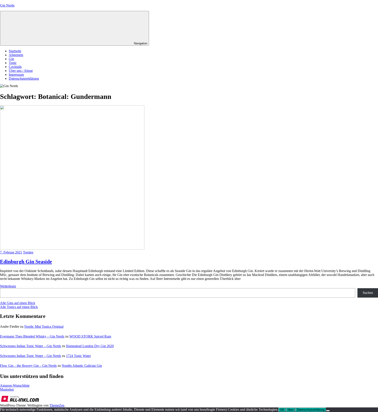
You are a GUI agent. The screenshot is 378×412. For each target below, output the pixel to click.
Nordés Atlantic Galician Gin (82, 365)
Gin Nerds (7, 5)
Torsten (28, 252)
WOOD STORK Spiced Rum (90, 336)
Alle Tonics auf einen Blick (19, 307)
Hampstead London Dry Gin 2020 (90, 346)
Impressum (16, 74)
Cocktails (15, 67)
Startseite (15, 51)
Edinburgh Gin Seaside (26, 261)
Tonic (13, 63)
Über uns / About (21, 70)
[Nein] (328, 410)
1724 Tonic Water (78, 356)
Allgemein (16, 55)
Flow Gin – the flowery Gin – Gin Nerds (28, 365)
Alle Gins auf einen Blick (17, 303)
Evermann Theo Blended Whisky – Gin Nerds (32, 336)
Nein (290, 409)
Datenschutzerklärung (24, 78)
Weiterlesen (8, 286)
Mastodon (7, 389)
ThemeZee (56, 405)
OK (282, 409)
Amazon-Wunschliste (15, 385)
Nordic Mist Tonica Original (43, 326)
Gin (11, 59)
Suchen (368, 293)
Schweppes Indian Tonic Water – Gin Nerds (30, 346)
